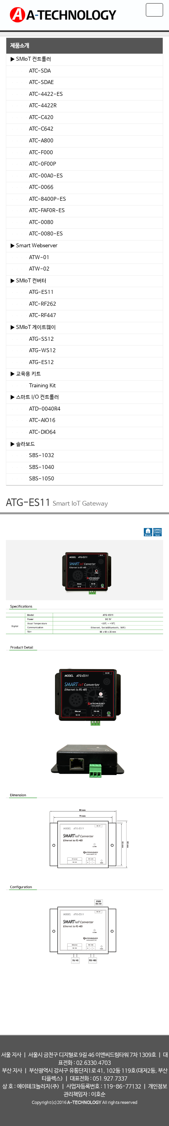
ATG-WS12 (33, 351)
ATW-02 (30, 269)
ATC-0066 (31, 187)
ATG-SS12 (32, 339)
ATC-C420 (31, 118)
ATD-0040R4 (35, 409)
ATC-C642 (31, 129)
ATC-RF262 (33, 304)
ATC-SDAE (32, 83)
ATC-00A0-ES (36, 176)
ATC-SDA (30, 71)
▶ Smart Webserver (33, 246)
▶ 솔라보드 (22, 444)
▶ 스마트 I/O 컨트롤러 (34, 397)
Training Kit (33, 386)
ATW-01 (30, 258)
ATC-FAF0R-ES (37, 211)
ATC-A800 (31, 141)
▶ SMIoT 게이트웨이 (33, 328)
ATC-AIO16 (32, 421)
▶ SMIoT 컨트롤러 (30, 59)
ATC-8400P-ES (38, 199)
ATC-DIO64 (33, 432)
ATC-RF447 (33, 316)
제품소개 (19, 46)
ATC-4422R (33, 106)
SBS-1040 (32, 468)
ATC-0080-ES (36, 234)
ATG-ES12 (32, 363)
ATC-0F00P (33, 164)
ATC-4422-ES (36, 94)
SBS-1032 (32, 456)
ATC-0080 (31, 223)
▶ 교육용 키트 (25, 374)
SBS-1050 (32, 479)
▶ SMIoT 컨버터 (28, 281)
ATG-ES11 (32, 292)
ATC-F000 (31, 153)
